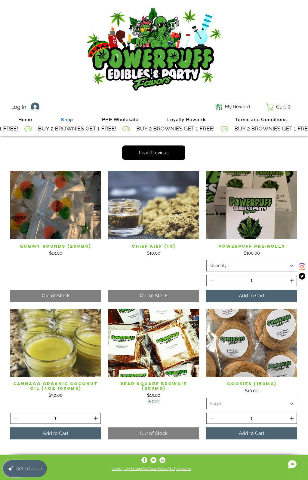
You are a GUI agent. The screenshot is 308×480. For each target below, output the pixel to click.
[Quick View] (55, 205)
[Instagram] (302, 266)
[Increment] (292, 280)
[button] (280, 107)
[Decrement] (211, 280)
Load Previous (153, 152)
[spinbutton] (251, 280)
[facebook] (144, 460)
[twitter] (302, 276)
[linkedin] (162, 460)
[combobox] (251, 265)
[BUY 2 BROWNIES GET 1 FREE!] (154, 128)
